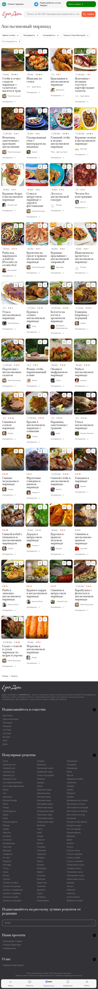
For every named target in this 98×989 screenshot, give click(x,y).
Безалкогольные (75, 900)
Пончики (41, 875)
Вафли (40, 872)
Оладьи (40, 857)
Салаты (6, 879)
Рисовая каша (44, 796)
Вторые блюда (10, 800)
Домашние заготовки (77, 800)
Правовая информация (64, 975)
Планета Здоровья (15, 4)
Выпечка (41, 825)
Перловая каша (44, 814)
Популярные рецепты (18, 755)
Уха (4, 793)
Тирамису (71, 782)
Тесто (39, 829)
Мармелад (72, 768)
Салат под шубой (45, 775)
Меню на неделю (74, 4)
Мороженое (43, 900)
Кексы (40, 861)
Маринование (74, 832)
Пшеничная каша (45, 821)
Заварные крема (75, 779)
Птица (6, 807)
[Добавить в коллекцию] (21, 51)
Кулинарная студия (12, 941)
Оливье (40, 761)
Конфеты (41, 897)
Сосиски (7, 839)
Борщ (5, 789)
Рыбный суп (8, 775)
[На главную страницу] (12, 14)
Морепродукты (10, 821)
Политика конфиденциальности (41, 975)
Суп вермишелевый (12, 782)
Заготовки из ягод (76, 814)
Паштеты (7, 847)
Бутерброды (9, 843)
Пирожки (41, 850)
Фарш (6, 814)
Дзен (5, 744)
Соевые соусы (74, 868)
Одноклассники (10, 719)
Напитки (71, 893)
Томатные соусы (75, 872)
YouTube (7, 729)
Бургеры (7, 850)
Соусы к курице (74, 854)
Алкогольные (73, 897)
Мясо (5, 804)
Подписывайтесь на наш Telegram (50, 4)
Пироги (41, 839)
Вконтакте (8, 715)
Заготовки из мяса (76, 804)
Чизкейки (71, 764)
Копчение (71, 818)
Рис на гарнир (74, 829)
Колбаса (7, 836)
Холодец (7, 864)
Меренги (71, 793)
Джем (69, 839)
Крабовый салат (45, 771)
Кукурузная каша (45, 811)
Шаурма (7, 861)
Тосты (6, 868)
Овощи (6, 825)
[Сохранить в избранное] (16, 51)
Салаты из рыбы (11, 897)
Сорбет (70, 796)
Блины (40, 843)
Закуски (7, 832)
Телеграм (7, 722)
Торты (40, 893)
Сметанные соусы (75, 875)
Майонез (71, 889)
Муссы (70, 775)
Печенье (41, 847)
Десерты (41, 889)
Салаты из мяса (10, 882)
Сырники (41, 854)
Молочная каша (44, 807)
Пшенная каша (44, 789)
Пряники (41, 886)
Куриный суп (9, 764)
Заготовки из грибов (77, 811)
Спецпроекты (9, 948)
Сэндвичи (7, 854)
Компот (70, 843)
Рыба (5, 818)
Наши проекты (13, 935)
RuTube (6, 737)
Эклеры (70, 786)
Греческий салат (45, 768)
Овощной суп (9, 779)
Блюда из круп (74, 825)
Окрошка (7, 796)
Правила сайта (21, 975)
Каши (39, 786)
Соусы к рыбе (73, 857)
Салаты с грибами (12, 893)
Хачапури (41, 868)
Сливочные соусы (75, 864)
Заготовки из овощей (77, 807)
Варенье (71, 836)
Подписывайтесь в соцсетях (24, 710)
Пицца (40, 836)
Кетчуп (70, 886)
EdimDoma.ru (25, 695)
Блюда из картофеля (77, 821)
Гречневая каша (45, 804)
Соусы (70, 847)
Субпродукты (9, 811)
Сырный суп (9, 771)
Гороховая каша (45, 818)
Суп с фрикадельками (13, 786)
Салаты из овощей (12, 900)
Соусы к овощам (75, 861)
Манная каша (43, 793)
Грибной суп (9, 768)
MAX (5, 740)
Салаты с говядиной (13, 889)
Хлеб (39, 832)
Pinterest (7, 726)
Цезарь (40, 782)
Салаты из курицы (12, 886)
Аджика (70, 882)
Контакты (78, 975)
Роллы (6, 875)
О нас (6, 959)
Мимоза (41, 779)
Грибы (6, 829)
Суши (5, 872)
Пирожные (72, 761)
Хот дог (6, 857)
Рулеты (40, 864)
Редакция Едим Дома (13, 965)
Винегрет (41, 764)
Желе (69, 771)
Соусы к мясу (73, 850)
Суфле (70, 789)
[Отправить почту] (92, 923)
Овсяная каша (44, 800)
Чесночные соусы (75, 879)
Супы (5, 761)
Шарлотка (42, 882)
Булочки (41, 879)
